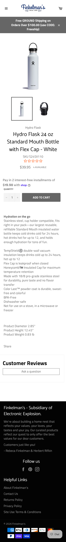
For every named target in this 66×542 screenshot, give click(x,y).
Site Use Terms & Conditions (22, 512)
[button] (33, 161)
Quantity (8, 189)
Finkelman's (18, 524)
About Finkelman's (16, 487)
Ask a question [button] (31, 371)
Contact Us (11, 493)
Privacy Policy (13, 506)
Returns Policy (13, 499)
